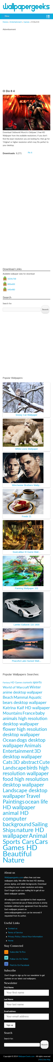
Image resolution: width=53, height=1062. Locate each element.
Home (5, 22)
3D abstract (26, 762)
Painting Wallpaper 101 (26, 588)
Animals (32, 745)
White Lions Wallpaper (26, 449)
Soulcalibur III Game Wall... (26, 552)
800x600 (11, 284)
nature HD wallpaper (23, 833)
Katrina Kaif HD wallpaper (26, 708)
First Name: (9, 988)
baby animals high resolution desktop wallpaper (25, 718)
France (29, 713)
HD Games (17, 682)
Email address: (10, 1011)
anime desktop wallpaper (22, 692)
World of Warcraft (16, 687)
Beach (8, 697)
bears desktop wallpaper (24, 703)
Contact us (12, 929)
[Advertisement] (26, 60)
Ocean (9, 740)
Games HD (20, 847)
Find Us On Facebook (19, 965)
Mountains (12, 713)
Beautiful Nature (17, 857)
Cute (44, 762)
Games (26, 22)
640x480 (11, 290)
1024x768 (11, 279)
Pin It (30, 153)
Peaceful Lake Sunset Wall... (26, 661)
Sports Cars (18, 842)
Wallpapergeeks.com (13, 878)
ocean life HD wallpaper (25, 804)
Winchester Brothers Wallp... (26, 485)
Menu (7, 16)
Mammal (21, 697)
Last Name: (8, 999)
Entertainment (16, 22)
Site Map (46, 1060)
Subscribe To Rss (18, 952)
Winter (35, 687)
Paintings (13, 802)
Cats (8, 762)
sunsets (27, 682)
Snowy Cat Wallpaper (26, 415)
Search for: (7, 304)
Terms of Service (15, 933)
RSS (40, 1060)
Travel (33, 796)
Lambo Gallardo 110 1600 (26, 624)
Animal (38, 836)
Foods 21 (26, 516)
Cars (41, 842)
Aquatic (35, 697)
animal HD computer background (17, 818)
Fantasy (6, 683)
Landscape (14, 767)
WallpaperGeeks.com (26, 1056)
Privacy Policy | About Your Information (25, 937)
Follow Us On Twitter (19, 959)
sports (37, 682)
